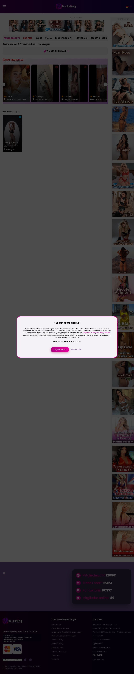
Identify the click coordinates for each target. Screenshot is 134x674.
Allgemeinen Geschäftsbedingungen (96, 332)
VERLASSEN (76, 349)
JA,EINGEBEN (60, 350)
